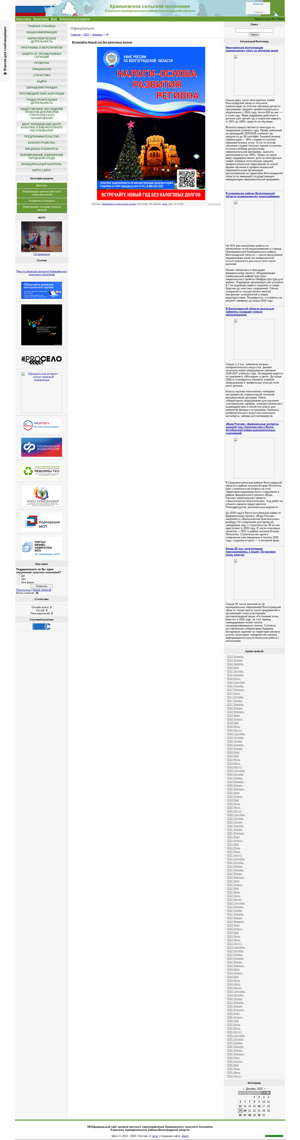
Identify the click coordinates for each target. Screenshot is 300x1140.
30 (259, 1115)
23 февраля (41, 254)
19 (240, 1110)
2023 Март (233, 925)
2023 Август (234, 943)
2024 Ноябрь (234, 998)
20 (244, 1110)
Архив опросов (42, 589)
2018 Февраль (235, 711)
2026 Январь (234, 1050)
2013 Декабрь (235, 656)
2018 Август (234, 730)
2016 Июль (233, 678)
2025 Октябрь (235, 1039)
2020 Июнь (233, 803)
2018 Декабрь (235, 744)
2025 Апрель (235, 1017)
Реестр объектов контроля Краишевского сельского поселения (41, 273)
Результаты (23, 589)
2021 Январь (234, 829)
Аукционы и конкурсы (42, 200)
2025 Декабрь (235, 1046)
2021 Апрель (235, 840)
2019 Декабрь (235, 781)
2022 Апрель (235, 884)
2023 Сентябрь (236, 947)
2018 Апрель (235, 719)
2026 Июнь (233, 1068)
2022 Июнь (233, 892)
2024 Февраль (235, 965)
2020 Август (234, 811)
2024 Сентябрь (236, 991)
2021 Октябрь (235, 862)
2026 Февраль (235, 1054)
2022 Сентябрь (236, 903)
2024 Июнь (233, 980)
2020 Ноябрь (234, 822)
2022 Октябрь (235, 906)
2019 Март (233, 752)
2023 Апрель (235, 928)
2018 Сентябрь (236, 733)
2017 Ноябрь (234, 700)
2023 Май (233, 932)
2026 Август (234, 1076)
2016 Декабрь (235, 686)
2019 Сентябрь (236, 770)
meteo (257, 12)
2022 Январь (234, 873)
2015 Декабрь (235, 675)
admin (164, 204)
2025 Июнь (233, 1024)
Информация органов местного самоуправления (42, 193)
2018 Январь (234, 708)
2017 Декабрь (235, 704)
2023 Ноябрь (234, 954)
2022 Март (233, 881)
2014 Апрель (235, 660)
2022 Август (234, 899)
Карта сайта (23, 18)
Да (23, 575)
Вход (54, 18)
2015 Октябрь (235, 671)
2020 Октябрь (235, 818)
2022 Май (233, 888)
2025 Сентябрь (236, 1035)
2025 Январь (234, 1006)
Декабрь (97, 34)
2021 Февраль (235, 833)
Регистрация (41, 18)
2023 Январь (234, 917)
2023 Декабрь (235, 958)
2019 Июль (233, 763)
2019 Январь (234, 748)
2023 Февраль (235, 921)
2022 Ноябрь (234, 910)
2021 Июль (233, 851)
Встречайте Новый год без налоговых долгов (102, 42)
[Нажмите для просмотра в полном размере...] (151, 199)
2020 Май (233, 800)
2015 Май (233, 667)
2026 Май (233, 1065)
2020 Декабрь (235, 825)
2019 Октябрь (235, 774)
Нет (23, 579)
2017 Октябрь (235, 697)
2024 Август (234, 987)
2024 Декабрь (235, 1002)
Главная (75, 34)
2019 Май (233, 755)
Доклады (41, 185)
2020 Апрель (235, 796)
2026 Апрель (235, 1061)
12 (240, 1106)
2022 (86, 34)
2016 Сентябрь (236, 682)
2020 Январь (234, 785)
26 (240, 1115)
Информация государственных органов (42, 208)
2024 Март (233, 969)
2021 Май (233, 844)
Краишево (258, 4)
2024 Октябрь (235, 995)
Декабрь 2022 (254, 1088)
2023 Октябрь (235, 951)
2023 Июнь (233, 936)
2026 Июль (233, 1072)
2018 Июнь (233, 726)
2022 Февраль (235, 877)
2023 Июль (233, 939)
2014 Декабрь (235, 663)
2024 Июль (233, 984)
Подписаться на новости (74, 18)
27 (244, 1115)
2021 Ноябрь (234, 866)
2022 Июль (233, 895)
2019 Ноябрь (234, 778)
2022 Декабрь (235, 914)
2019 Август (234, 767)
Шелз (185, 1136)
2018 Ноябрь (234, 741)
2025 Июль (233, 1028)
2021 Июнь (233, 847)
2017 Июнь (233, 693)
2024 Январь (234, 962)
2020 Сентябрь (236, 814)
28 (249, 1115)
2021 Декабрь (235, 870)
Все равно (27, 582)
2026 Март (233, 1057)
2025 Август (234, 1031)
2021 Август (234, 855)
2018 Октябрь (235, 737)
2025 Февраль (235, 1009)
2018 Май (233, 722)
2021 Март (233, 836)
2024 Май (233, 976)
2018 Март (233, 715)
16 (259, 1106)
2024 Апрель (235, 973)
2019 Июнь (233, 759)
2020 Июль (233, 807)
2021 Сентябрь (236, 859)
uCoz (155, 1136)
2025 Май (233, 1020)
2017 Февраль (235, 689)
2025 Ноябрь (234, 1043)
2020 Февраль (235, 789)
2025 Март (233, 1013)
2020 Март (233, 792)
